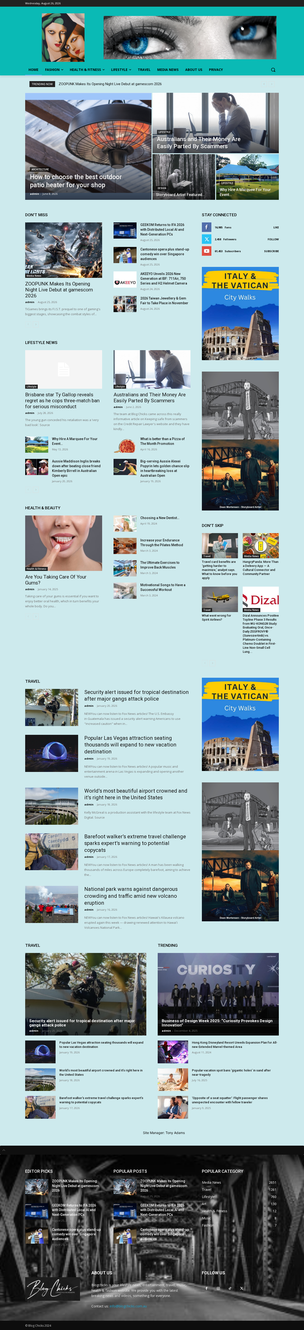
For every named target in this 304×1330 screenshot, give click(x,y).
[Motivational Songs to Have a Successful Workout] (125, 591)
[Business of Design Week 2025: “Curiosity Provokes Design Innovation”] (218, 994)
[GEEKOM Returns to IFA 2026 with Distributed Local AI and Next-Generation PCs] (125, 230)
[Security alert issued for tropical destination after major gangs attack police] (51, 707)
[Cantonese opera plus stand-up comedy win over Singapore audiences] (125, 255)
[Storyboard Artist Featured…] (183, 177)
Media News (34, 275)
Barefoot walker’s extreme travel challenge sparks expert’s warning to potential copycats (135, 843)
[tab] (152, 1150)
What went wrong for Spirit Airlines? (216, 617)
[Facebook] (206, 1288)
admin (29, 302)
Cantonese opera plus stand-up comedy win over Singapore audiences (164, 254)
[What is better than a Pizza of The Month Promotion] (125, 445)
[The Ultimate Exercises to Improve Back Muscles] (125, 568)
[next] (272, 84)
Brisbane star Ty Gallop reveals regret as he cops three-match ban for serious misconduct (62, 400)
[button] (273, 69)
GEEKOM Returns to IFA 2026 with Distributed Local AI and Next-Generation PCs (162, 229)
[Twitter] (241, 1288)
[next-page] (36, 324)
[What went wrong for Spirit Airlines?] (220, 599)
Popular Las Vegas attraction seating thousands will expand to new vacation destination (130, 745)
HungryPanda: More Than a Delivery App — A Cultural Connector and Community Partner (260, 568)
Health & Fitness (36, 568)
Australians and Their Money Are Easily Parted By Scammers (150, 397)
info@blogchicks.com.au (128, 1306)
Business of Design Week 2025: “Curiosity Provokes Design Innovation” (217, 1023)
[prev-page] (28, 324)
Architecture (40, 169)
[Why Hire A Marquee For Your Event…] (247, 177)
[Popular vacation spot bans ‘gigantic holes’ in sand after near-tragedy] (173, 1079)
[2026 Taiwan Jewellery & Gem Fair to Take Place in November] (125, 304)
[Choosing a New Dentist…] (125, 523)
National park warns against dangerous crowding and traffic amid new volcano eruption (131, 896)
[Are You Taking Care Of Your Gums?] (63, 543)
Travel (207, 556)
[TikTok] (229, 1288)
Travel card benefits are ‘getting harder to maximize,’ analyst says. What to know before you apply (219, 570)
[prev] (264, 84)
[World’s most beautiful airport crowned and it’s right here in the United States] (51, 806)
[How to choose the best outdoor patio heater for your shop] (88, 146)
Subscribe (271, 251)
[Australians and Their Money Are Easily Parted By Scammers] (215, 123)
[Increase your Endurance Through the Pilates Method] (125, 546)
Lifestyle (165, 132)
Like (276, 227)
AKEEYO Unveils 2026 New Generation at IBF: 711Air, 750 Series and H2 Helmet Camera (163, 278)
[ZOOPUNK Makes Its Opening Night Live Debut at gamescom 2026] (63, 250)
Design (162, 188)
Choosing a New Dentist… (159, 518)
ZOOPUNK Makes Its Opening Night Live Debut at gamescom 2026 (110, 84)
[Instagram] (218, 1288)
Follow (273, 239)
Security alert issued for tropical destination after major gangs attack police (82, 1023)
